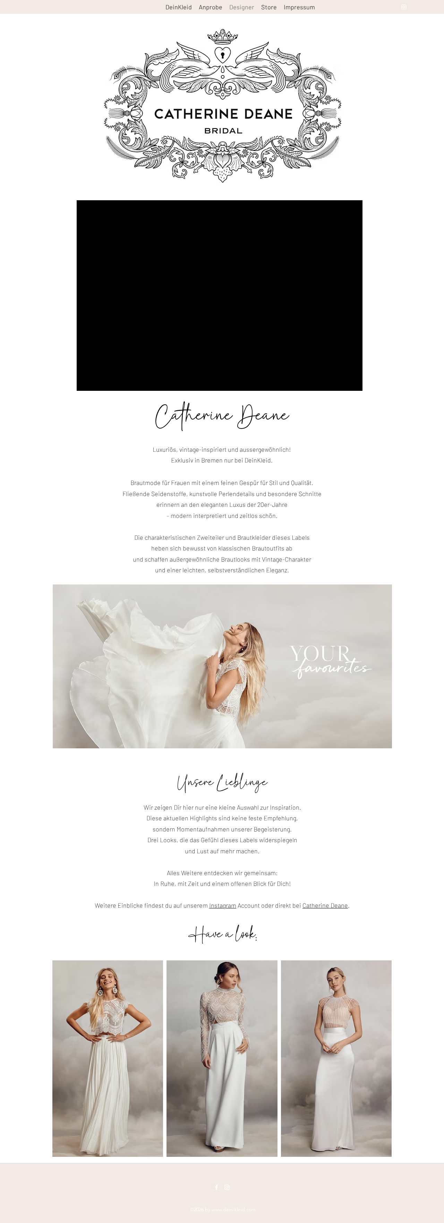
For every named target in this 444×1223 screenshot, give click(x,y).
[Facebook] (216, 1187)
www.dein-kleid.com (234, 1209)
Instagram (222, 905)
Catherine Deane (325, 905)
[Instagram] (403, 6)
